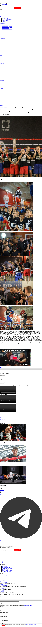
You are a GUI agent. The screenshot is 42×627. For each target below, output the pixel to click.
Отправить (2, 606)
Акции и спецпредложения (7, 19)
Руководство (4, 12)
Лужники (2, 581)
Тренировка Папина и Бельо (5, 465)
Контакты (4, 14)
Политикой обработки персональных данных (31, 624)
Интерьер (4, 559)
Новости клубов (5, 18)
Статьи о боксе (5, 20)
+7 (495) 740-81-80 (3, 585)
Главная (1, 107)
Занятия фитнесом (5, 28)
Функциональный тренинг (7, 29)
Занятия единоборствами (7, 26)
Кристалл (2, 590)
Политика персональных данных (8, 561)
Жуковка (1, 584)
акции (5, 16)
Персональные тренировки (5, 415)
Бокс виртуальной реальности (7, 30)
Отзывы (3, 21)
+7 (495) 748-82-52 (3, 588)
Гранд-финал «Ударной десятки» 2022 (7, 487)
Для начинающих (3, 417)
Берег (1, 587)
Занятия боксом (5, 25)
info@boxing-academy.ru (7, 580)
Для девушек (2, 419)
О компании (2, 11)
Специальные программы (7, 27)
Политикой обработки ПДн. (28, 382)
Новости (1, 16)
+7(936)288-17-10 (3, 591)
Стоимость (4, 557)
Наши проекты (5, 13)
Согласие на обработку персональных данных (10, 562)
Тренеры (3, 556)
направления (2, 23)
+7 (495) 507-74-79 (3, 582)
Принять (2, 625)
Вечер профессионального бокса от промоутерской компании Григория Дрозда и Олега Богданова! (18, 444)
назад (1, 367)
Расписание (4, 558)
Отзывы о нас (4, 560)
